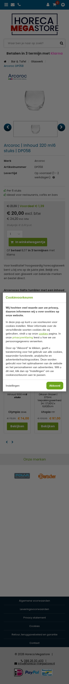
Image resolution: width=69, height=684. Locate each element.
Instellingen (13, 385)
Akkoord (54, 385)
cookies (43, 333)
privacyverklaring (22, 337)
